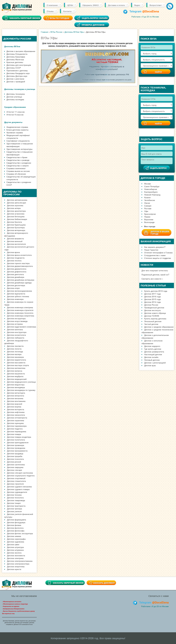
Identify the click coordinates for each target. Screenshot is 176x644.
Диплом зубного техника (18, 296)
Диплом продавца (15, 453)
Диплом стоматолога (16, 481)
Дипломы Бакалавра (15, 56)
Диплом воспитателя (16, 244)
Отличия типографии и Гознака (158, 252)
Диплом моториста (15, 409)
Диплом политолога (16, 439)
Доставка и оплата (116, 5)
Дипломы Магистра (15, 59)
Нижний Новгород (152, 194)
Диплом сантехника (16, 464)
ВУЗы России (56, 31)
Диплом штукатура (15, 547)
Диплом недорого (152, 346)
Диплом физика (14, 525)
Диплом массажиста (16, 362)
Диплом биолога (14, 222)
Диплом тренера (14, 508)
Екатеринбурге (151, 191)
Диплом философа (15, 530)
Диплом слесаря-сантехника (20, 472)
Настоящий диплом (153, 354)
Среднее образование (15, 107)
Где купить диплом (152, 348)
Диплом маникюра (15, 357)
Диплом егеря (13, 288)
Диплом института (152, 310)
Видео (137, 5)
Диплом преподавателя (17, 442)
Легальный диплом (152, 321)
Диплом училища (14, 96)
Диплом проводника (16, 448)
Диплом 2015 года (152, 299)
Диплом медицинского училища (21, 381)
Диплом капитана (15, 329)
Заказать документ (104, 582)
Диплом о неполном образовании (152, 342)
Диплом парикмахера (17, 425)
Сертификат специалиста (18, 140)
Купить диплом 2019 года (155, 291)
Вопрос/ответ (156, 5)
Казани (147, 197)
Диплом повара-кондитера (19, 436)
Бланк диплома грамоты (17, 129)
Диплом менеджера (16, 387)
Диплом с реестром (15, 78)
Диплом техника (14, 494)
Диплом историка (15, 323)
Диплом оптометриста (17, 417)
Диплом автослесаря (16, 202)
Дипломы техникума (15, 93)
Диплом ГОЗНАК (151, 315)
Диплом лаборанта (15, 337)
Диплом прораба (14, 456)
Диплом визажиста (15, 238)
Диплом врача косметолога (19, 255)
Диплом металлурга (16, 392)
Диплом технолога (15, 497)
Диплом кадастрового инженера (21, 326)
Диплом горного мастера (18, 263)
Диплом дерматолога (16, 268)
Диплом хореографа (16, 538)
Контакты (67, 11)
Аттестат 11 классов (15, 111)
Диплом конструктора (16, 332)
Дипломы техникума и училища (19, 89)
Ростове (147, 208)
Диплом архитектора (16, 210)
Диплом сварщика (15, 467)
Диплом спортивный (16, 478)
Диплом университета (154, 351)
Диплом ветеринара (16, 230)
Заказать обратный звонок (68, 582)
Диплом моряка (14, 406)
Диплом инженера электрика (20, 307)
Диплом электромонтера (18, 563)
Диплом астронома (15, 213)
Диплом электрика (15, 558)
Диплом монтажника (16, 401)
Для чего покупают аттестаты (154, 270)
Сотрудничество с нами (155, 255)
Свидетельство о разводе (17, 160)
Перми (147, 216)
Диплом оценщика (15, 423)
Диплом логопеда (15, 351)
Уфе (146, 211)
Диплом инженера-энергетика (20, 315)
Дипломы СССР (13, 67)
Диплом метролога (15, 395)
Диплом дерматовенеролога (20, 266)
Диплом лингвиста (15, 346)
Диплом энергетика (15, 566)
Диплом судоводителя (17, 492)
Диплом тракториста (16, 505)
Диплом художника (15, 541)
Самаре (147, 205)
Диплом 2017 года (152, 293)
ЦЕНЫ (70, 5)
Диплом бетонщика (15, 216)
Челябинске (149, 200)
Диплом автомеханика (17, 199)
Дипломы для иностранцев (18, 65)
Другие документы (13, 122)
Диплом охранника (15, 420)
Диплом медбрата (15, 376)
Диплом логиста (14, 348)
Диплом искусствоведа (17, 321)
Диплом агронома (15, 205)
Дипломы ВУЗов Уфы (74, 31)
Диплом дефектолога (16, 271)
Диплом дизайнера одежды (19, 282)
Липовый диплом (152, 359)
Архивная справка (14, 132)
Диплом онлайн (151, 357)
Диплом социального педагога (21, 475)
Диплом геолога (14, 260)
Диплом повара (14, 434)
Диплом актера (14, 208)
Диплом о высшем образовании (20, 51)
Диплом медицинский (17, 379)
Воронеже (148, 219)
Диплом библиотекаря (17, 219)
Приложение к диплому (17, 70)
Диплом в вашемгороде (160, 232)
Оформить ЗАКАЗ (90, 5)
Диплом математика (16, 368)
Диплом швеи (13, 544)
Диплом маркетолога (16, 359)
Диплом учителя (14, 511)
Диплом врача (13, 252)
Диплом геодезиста (15, 257)
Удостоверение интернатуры (19, 149)
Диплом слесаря (14, 470)
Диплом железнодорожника (19, 290)
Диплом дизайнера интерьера (20, 279)
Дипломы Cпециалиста (16, 54)
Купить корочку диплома (155, 318)
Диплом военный (14, 241)
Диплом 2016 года (152, 296)
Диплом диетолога (15, 274)
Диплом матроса (14, 370)
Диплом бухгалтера (16, 227)
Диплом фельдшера (16, 522)
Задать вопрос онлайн (95, 18)
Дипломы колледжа (15, 99)
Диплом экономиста (16, 555)
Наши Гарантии (151, 249)
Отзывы (50, 11)
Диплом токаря (14, 503)
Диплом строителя (15, 483)
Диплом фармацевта (16, 519)
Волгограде (149, 222)
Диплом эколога (14, 552)
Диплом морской (14, 403)
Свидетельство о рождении (18, 162)
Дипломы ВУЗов (12, 46)
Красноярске (150, 214)
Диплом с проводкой (15, 81)
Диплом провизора (15, 445)
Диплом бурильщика (16, 224)
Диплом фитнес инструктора (20, 533)
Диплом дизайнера (15, 277)
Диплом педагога (15, 428)
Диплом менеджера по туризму (21, 390)
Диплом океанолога (16, 414)
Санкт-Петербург (152, 186)
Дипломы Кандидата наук (18, 73)
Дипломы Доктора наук (16, 76)
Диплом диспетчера (16, 285)
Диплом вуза (150, 365)
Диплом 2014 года (152, 302)
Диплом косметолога (16, 335)
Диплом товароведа (16, 500)
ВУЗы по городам (59, 18)
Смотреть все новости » (152, 278)
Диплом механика (15, 398)
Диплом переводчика (16, 431)
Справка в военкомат (16, 168)
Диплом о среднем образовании (159, 326)
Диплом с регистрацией (155, 362)
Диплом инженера (15, 299)
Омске (147, 202)
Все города (149, 226)
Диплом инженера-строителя (20, 310)
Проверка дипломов (93, 24)
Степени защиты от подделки (157, 258)
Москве (147, 183)
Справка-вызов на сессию (18, 171)
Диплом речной (14, 461)
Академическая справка (17, 127)
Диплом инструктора (16, 318)
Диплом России (151, 304)
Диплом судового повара (18, 489)
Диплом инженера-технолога (20, 312)
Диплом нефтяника (15, 412)
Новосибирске (150, 189)
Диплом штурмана (15, 549)
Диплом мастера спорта (18, 365)
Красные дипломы (14, 62)
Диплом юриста (14, 569)
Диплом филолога (15, 527)
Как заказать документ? (154, 247)
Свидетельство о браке (16, 157)
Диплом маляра (14, 354)
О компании (52, 5)
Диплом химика (14, 536)
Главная (44, 31)
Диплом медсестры (15, 384)
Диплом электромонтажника (19, 561)
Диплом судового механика (19, 486)
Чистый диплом (151, 324)
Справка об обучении (16, 173)
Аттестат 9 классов (14, 114)
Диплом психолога (15, 459)
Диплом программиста (17, 450)
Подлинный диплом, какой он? (155, 274)
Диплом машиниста (16, 373)
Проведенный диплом (154, 307)
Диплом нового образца (155, 313)
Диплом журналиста (16, 293)
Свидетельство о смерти (17, 165)
